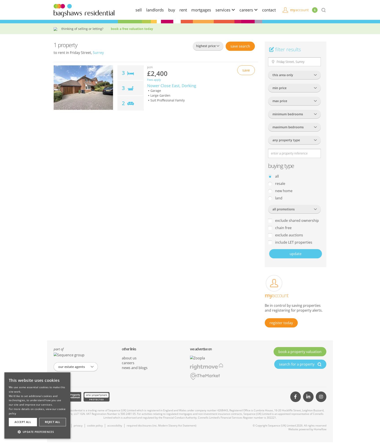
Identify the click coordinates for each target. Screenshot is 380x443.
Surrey (98, 52)
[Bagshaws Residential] (84, 10)
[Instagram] (321, 397)
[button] (37, 431)
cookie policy (95, 425)
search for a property (297, 364)
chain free (283, 227)
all (276, 176)
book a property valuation (300, 351)
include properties (293, 242)
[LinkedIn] (308, 397)
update (295, 253)
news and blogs (135, 367)
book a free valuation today (132, 29)
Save (240, 46)
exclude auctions (288, 235)
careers (246, 10)
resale (279, 183)
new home (283, 190)
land (278, 198)
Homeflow (320, 429)
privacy (78, 425)
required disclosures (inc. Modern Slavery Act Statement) (161, 425)
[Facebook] (295, 397)
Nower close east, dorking (171, 85)
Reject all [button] (52, 422)
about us (129, 358)
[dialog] (37, 405)
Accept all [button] (23, 422)
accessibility (114, 425)
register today (281, 322)
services (224, 10)
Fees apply (154, 80)
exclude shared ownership (296, 220)
